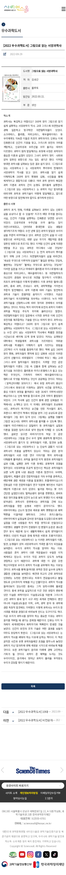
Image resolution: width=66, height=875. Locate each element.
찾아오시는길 (20, 798)
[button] (2, 770)
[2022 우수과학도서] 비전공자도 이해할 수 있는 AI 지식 (37, 720)
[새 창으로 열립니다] (22, 853)
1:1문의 (49, 798)
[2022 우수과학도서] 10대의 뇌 (35, 712)
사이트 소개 (11, 793)
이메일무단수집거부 (50, 793)
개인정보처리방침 (29, 793)
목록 (33, 686)
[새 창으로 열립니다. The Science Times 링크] (33, 768)
